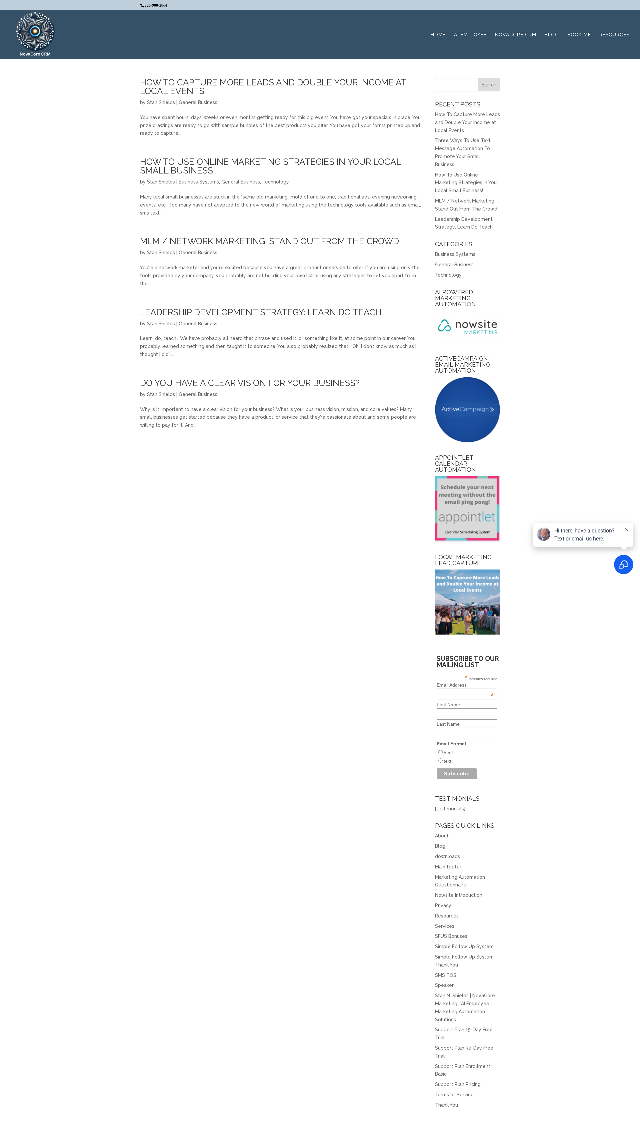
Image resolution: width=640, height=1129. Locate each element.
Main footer (448, 866)
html (448, 752)
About (442, 835)
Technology (275, 181)
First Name (448, 704)
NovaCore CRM (515, 34)
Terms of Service (454, 1094)
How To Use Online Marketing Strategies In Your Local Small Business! (270, 166)
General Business (198, 102)
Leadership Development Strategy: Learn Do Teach (261, 312)
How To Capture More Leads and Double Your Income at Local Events (273, 86)
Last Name (448, 724)
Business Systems (199, 181)
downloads (447, 856)
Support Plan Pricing (458, 1084)
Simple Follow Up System (464, 946)
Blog (552, 34)
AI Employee (470, 34)
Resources (614, 34)
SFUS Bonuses (451, 936)
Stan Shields (161, 102)
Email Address (465, 685)
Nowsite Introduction (458, 895)
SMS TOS (445, 975)
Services (444, 926)
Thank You (446, 1105)
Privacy (443, 905)
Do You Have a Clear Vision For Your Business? (250, 383)
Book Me (579, 34)
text (447, 761)
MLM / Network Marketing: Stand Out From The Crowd (269, 241)
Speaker (444, 985)
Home (438, 34)
